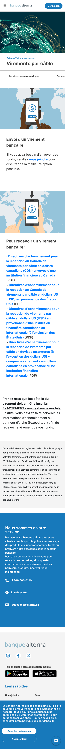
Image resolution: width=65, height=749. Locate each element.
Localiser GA (19, 592)
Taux (37, 695)
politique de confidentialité (38, 720)
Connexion (54, 5)
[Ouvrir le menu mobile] (5, 5)
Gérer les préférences (19, 731)
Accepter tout (19, 739)
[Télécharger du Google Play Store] (17, 673)
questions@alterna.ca (25, 604)
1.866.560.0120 (22, 580)
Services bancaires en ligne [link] (24, 76)
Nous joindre (12, 695)
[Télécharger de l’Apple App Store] (44, 673)
